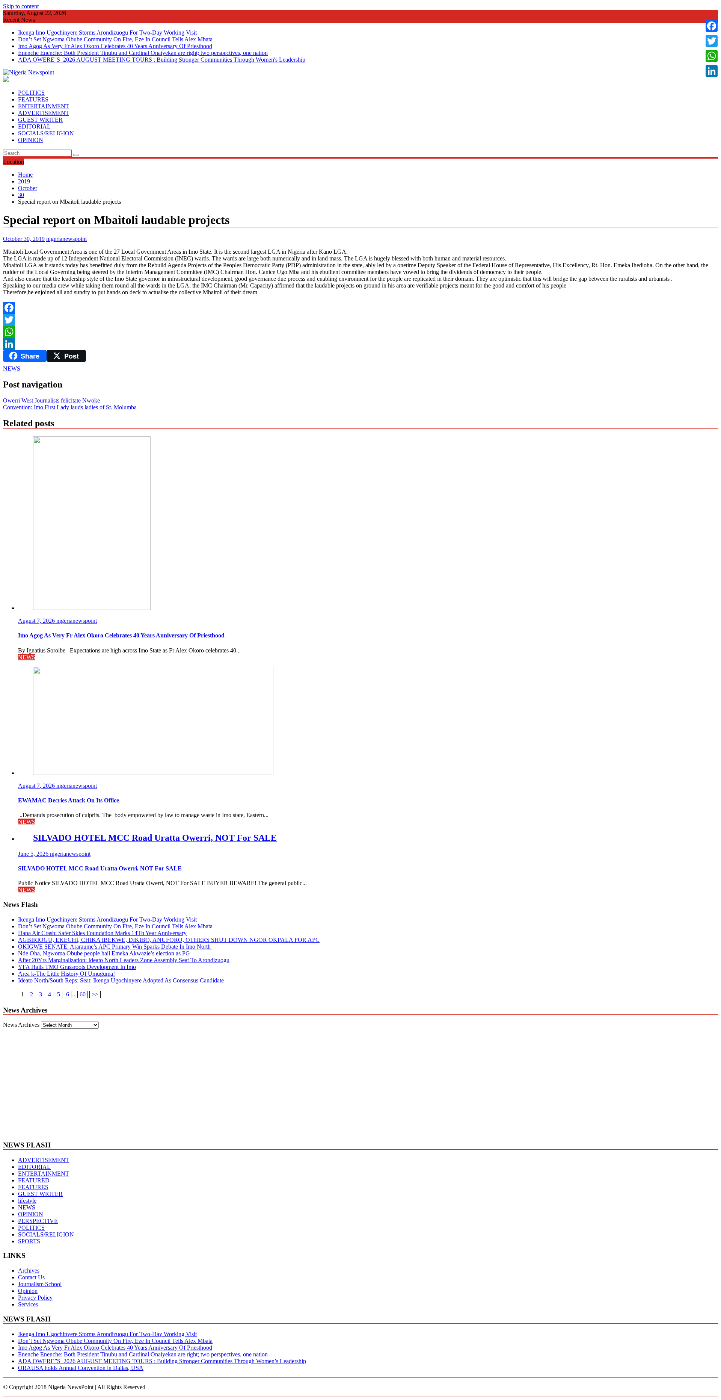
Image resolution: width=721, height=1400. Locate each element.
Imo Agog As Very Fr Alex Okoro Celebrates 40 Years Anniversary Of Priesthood (115, 46)
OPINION (30, 140)
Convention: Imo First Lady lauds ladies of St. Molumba (70, 407)
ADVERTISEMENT (43, 113)
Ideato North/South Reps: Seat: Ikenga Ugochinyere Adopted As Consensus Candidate (121, 980)
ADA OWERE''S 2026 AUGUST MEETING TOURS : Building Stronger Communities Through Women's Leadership (161, 59)
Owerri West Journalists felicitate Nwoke (51, 400)
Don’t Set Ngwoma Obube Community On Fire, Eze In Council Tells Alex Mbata (115, 39)
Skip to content (21, 6)
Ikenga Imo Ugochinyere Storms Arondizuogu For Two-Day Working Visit (107, 32)
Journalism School (40, 1284)
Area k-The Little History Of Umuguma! (66, 973)
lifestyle (27, 1200)
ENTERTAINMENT (43, 106)
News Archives (21, 1025)
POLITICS (31, 92)
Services (28, 1304)
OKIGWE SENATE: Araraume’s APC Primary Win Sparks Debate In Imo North (115, 946)
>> (95, 994)
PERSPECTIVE (38, 1221)
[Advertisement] (360, 1081)
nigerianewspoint (66, 239)
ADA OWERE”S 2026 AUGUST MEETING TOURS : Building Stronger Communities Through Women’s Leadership (162, 1361)
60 (83, 994)
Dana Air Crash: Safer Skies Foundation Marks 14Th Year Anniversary (102, 933)
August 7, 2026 (37, 621)
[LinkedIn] (360, 344)
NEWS (11, 368)
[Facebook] (360, 308)
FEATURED (34, 1180)
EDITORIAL (34, 126)
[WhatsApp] (360, 332)
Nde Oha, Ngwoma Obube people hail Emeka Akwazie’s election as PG (104, 953)
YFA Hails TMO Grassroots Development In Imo (77, 967)
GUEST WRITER (40, 120)
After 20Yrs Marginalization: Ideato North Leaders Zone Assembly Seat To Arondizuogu (123, 960)
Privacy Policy (35, 1297)
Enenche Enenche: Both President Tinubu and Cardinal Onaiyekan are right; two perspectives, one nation (143, 53)
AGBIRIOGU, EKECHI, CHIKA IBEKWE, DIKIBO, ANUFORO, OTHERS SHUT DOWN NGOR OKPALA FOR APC (169, 940)
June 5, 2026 (34, 854)
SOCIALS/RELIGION (46, 133)
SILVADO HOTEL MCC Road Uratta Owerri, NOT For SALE (155, 838)
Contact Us (31, 1277)
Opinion (28, 1291)
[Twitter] (360, 320)
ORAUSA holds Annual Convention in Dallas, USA (80, 1368)
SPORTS (29, 1241)
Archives (28, 1270)
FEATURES (33, 99)
